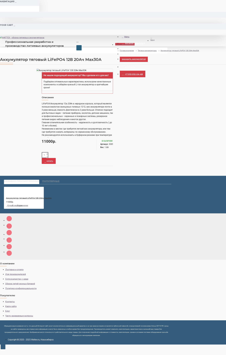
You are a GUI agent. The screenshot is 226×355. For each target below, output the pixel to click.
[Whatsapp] (9, 246)
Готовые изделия (127, 51)
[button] (77, 83)
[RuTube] (9, 232)
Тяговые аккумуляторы (147, 51)
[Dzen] (9, 218)
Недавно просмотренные (21, 181)
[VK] (9, 226)
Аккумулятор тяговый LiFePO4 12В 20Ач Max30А (180, 51)
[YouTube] (9, 240)
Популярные (51, 181)
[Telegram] (9, 253)
